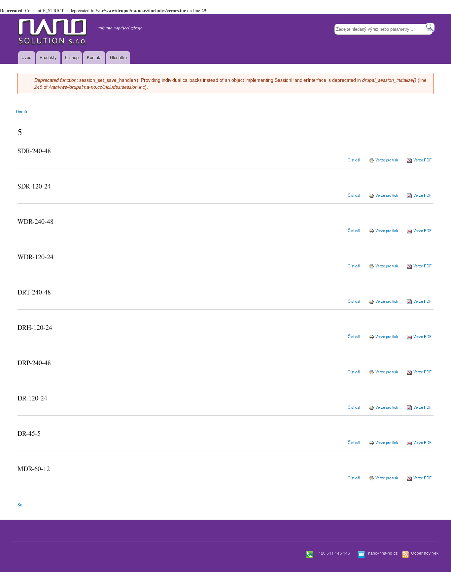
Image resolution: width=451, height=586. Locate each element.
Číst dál (354, 159)
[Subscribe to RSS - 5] (20, 501)
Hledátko (118, 57)
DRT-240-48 (34, 292)
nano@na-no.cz (383, 553)
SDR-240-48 (34, 150)
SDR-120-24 (34, 186)
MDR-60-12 (33, 468)
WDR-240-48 (35, 221)
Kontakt (94, 57)
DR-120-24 (32, 398)
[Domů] (53, 32)
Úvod (26, 57)
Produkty (48, 57)
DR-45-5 (29, 433)
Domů (21, 111)
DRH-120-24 (34, 327)
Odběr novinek (424, 553)
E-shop (72, 57)
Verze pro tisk (386, 159)
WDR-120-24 (35, 256)
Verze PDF (422, 159)
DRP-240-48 (34, 362)
